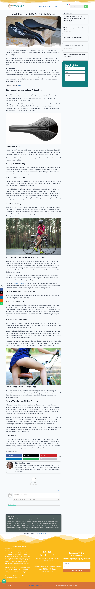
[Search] (86, 6)
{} (32, 499)
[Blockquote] (26, 499)
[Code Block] (28, 499)
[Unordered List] (24, 499)
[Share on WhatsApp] (1, 303)
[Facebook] (41, 555)
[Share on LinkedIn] (1, 297)
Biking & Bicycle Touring (47, 6)
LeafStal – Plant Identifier (36, 585)
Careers (10, 585)
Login (58, 490)
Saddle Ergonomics (20, 283)
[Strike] (20, 499)
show (19, 85)
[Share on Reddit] (1, 300)
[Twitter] (45, 555)
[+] (34, 499)
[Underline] (19, 499)
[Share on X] (1, 292)
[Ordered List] (22, 499)
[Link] (30, 499)
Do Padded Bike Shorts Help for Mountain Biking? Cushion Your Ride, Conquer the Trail (74, 18)
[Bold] (15, 499)
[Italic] (17, 499)
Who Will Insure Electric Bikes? (72, 37)
